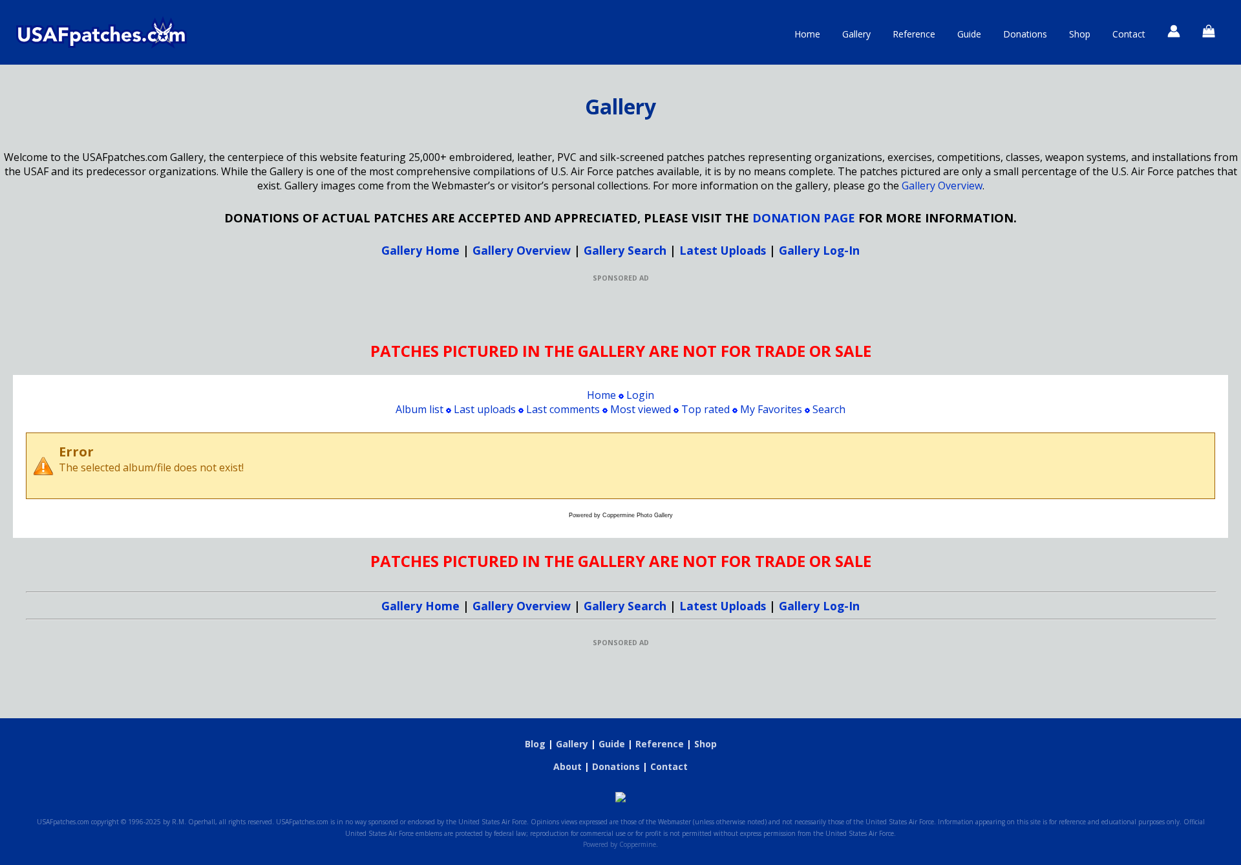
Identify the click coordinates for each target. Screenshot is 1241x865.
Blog (535, 744)
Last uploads (485, 409)
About (567, 766)
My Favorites (771, 409)
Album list (419, 409)
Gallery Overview (942, 185)
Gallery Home (420, 250)
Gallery (856, 34)
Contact (1128, 34)
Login (640, 395)
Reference (914, 34)
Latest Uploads (722, 250)
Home (807, 34)
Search (828, 409)
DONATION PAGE (803, 217)
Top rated (705, 409)
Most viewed (640, 409)
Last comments (563, 409)
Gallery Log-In (819, 250)
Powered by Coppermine (619, 844)
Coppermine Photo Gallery (637, 515)
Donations (1025, 34)
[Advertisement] (620, 312)
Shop (1079, 34)
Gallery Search (625, 250)
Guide (969, 34)
